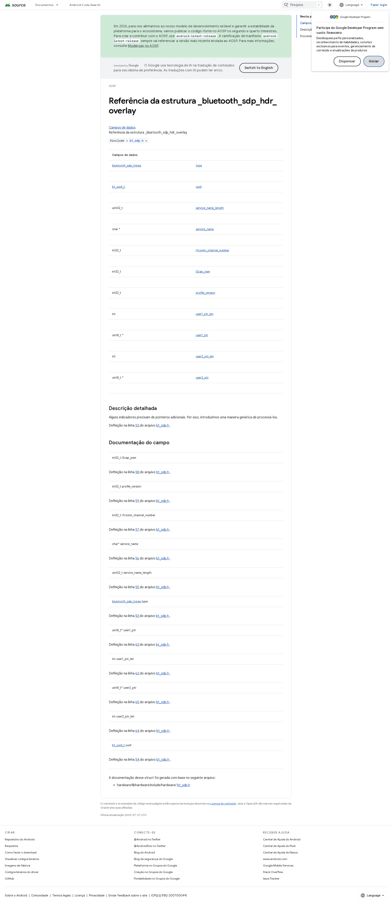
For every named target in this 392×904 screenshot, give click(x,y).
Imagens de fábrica (17, 865)
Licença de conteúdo (223, 803)
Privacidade (97, 895)
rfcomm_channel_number (212, 250)
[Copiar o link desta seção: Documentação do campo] (175, 443)
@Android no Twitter (147, 839)
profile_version (205, 293)
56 (137, 558)
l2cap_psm (203, 271)
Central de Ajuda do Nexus (280, 852)
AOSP (112, 86)
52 (137, 425)
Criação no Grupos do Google (153, 872)
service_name (205, 229)
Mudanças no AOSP (143, 46)
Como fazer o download (21, 852)
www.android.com (275, 859)
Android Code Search (84, 5)
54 (137, 760)
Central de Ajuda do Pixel (279, 846)
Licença (80, 895)
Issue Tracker (271, 878)
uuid (199, 187)
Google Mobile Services (278, 865)
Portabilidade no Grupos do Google (157, 878)
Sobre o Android (16, 895)
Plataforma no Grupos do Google (155, 865)
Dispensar (347, 61)
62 (137, 673)
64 (137, 731)
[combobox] (302, 5)
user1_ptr (202, 335)
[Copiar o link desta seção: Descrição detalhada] (162, 408)
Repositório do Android (20, 839)
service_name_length (210, 208)
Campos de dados (122, 128)
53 (137, 616)
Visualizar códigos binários (22, 859)
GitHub (9, 878)
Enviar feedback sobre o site (128, 895)
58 (137, 472)
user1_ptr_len (204, 314)
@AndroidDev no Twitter (150, 846)
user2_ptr (202, 377)
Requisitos (11, 846)
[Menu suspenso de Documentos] (59, 5)
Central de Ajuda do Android (281, 839)
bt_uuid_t (119, 187)
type (199, 165)
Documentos (44, 5)
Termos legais (61, 895)
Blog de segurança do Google (153, 859)
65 (137, 702)
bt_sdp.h (137, 141)
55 (137, 587)
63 (137, 645)
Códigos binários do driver (22, 872)
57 (137, 530)
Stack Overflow (273, 872)
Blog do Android (144, 852)
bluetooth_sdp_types (127, 165)
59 (137, 501)
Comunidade (39, 895)
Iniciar (374, 61)
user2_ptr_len (205, 356)
